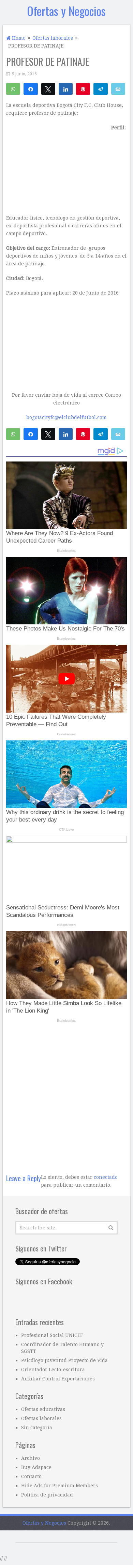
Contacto (31, 1476)
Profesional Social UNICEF (52, 1335)
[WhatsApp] (13, 88)
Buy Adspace (36, 1467)
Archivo (30, 1458)
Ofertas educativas (43, 1409)
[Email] (118, 88)
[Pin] (83, 88)
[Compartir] (30, 88)
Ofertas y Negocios (66, 10)
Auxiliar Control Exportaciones (58, 1378)
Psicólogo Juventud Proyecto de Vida (64, 1360)
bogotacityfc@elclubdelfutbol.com (66, 417)
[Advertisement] (66, 1094)
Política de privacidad (47, 1494)
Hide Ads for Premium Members (59, 1485)
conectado (106, 1177)
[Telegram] (100, 88)
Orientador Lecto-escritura (53, 1369)
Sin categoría (36, 1427)
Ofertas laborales (41, 1418)
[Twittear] (48, 88)
